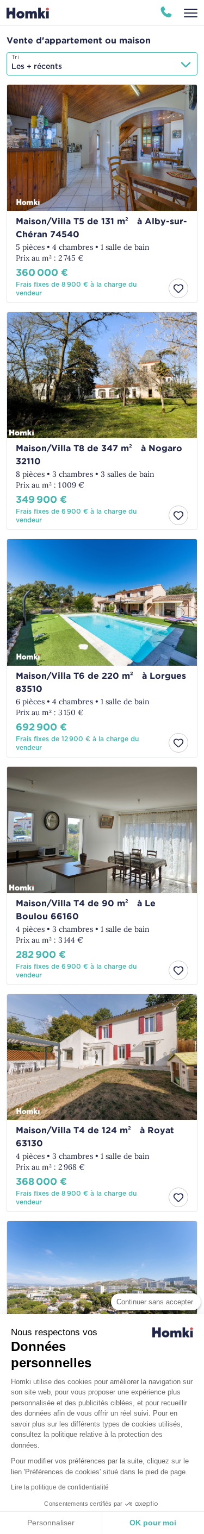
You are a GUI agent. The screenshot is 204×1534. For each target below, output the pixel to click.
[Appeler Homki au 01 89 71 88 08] (166, 13)
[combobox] (102, 63)
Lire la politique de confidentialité (60, 1487)
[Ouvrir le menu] (190, 13)
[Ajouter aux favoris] (178, 288)
